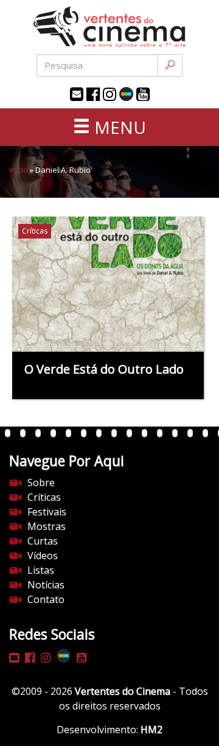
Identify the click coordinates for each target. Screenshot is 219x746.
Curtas (42, 541)
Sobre (41, 482)
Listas (40, 570)
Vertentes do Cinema (122, 691)
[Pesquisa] (170, 65)
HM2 (151, 729)
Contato (45, 599)
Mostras (46, 526)
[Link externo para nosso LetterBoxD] (126, 94)
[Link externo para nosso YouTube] (143, 94)
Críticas (44, 497)
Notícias (45, 584)
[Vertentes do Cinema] (109, 27)
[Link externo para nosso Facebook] (93, 94)
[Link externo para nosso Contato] (76, 94)
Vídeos (42, 555)
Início (18, 169)
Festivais (46, 511)
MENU (118, 127)
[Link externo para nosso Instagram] (109, 94)
